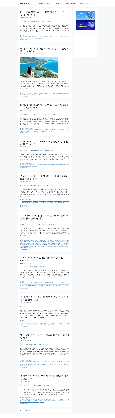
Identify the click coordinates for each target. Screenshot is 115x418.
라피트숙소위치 (46, 202)
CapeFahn (24, 164)
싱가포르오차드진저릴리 (39, 363)
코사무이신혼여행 (50, 164)
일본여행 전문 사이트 (85, 3)
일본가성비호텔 (64, 203)
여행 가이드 (24, 3)
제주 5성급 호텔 (40, 36)
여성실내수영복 (23, 402)
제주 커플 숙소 (61, 284)
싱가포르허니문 (33, 131)
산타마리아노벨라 (41, 322)
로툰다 (35, 322)
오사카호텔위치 (48, 203)
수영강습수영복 (36, 399)
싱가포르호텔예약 (40, 131)
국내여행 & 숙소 (25, 35)
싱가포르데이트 (33, 361)
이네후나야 (59, 93)
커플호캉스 (45, 324)
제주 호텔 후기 (40, 38)
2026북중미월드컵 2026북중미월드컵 (30, 240)
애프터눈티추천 (35, 364)
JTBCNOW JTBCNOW (28, 241)
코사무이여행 (57, 164)
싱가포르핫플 (63, 363)
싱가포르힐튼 (29, 364)
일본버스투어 (23, 94)
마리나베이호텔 (44, 129)
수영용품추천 (36, 400)
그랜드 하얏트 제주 (26, 36)
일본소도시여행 (29, 94)
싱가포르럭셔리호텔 (61, 129)
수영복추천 (30, 400)
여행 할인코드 (59, 3)
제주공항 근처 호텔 (26, 285)
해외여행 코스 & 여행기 (27, 91)
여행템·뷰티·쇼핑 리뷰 (26, 397)
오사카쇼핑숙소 (27, 203)
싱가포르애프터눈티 (56, 361)
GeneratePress (64, 416)
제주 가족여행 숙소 (49, 282)
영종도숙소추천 (31, 323)
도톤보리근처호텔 (30, 202)
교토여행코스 (37, 93)
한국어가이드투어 (37, 94)
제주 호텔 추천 (33, 38)
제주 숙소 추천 (63, 36)
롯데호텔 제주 (33, 36)
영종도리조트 (24, 323)
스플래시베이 (48, 322)
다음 (29, 410)
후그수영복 (42, 402)
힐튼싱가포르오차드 (24, 365)
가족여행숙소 (24, 322)
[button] (93, 3)
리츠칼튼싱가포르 (37, 129)
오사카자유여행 (41, 203)
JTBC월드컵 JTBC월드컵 (51, 241)
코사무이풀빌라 (63, 164)
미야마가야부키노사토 (44, 93)
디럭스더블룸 (30, 322)
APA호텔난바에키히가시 (27, 201)
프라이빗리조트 (27, 166)
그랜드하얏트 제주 (25, 282)
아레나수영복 (53, 400)
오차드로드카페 (57, 364)
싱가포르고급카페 (25, 361)
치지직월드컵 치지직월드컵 (63, 246)
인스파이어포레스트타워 (28, 324)
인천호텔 (40, 324)
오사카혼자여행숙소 (56, 203)
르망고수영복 (30, 399)
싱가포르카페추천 (49, 363)
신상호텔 (53, 322)
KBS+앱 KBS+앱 (61, 241)
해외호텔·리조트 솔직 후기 (27, 128)
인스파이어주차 (59, 323)
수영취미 (41, 400)
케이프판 (29, 164)
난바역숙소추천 (50, 201)
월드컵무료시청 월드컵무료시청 (36, 244)
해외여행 (49, 3)
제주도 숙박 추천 (33, 285)
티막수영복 (36, 402)
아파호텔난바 (53, 202)
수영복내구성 (48, 399)
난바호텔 (64, 201)
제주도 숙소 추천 (41, 285)
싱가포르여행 (26, 131)
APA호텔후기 (35, 201)
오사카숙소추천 (34, 203)
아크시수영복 (59, 400)
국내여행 (41, 3)
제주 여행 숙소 (45, 284)
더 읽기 (37, 32)
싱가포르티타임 (56, 363)
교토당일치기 (30, 93)
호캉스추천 (50, 324)
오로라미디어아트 (44, 323)
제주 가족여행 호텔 (48, 36)
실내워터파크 (58, 322)
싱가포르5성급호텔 (53, 129)
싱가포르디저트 (40, 361)
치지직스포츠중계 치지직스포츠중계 (27, 246)
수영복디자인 (54, 399)
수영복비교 (25, 400)
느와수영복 (24, 399)
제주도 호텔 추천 (48, 285)
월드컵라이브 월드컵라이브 (56, 243)
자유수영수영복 (30, 402)
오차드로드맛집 (43, 364)
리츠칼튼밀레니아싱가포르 (27, 129)
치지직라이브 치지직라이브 (63, 244)
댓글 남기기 (24, 39)
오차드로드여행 (50, 364)
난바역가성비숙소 (42, 201)
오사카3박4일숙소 (60, 202)
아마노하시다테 (53, 93)
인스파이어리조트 (52, 323)
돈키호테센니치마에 (38, 202)
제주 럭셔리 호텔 (55, 36)
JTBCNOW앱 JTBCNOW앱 (40, 241)
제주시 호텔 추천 (64, 285)
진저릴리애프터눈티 (65, 364)
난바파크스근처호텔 (58, 201)
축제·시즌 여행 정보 (26, 238)
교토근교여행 (24, 93)
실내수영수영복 (46, 400)
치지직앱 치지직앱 (53, 246)
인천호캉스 (35, 324)
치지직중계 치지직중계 (25, 247)
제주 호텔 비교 (27, 38)
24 (26, 410)
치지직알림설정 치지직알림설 (42, 246)
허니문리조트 (34, 166)
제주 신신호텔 (31, 284)
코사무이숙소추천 (42, 164)
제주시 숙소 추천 (56, 285)
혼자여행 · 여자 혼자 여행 (72, 3)
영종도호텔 (37, 323)
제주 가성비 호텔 (40, 282)
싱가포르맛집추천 (47, 361)
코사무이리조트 (34, 164)
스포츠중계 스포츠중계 (45, 243)
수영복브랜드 (60, 399)
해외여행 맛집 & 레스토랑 (27, 360)
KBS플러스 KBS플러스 (35, 243)
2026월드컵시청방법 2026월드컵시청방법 (48, 240)
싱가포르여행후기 (30, 363)
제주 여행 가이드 (38, 284)
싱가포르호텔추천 (48, 131)
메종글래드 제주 (33, 282)
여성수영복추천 (66, 400)
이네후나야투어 (65, 93)
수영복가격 (42, 399)
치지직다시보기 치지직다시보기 (50, 244)
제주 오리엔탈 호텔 (53, 284)
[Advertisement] (86, 45)
